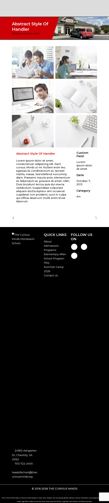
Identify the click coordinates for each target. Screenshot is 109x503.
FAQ (46, 262)
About (48, 241)
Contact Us (51, 275)
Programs (50, 250)
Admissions (51, 245)
